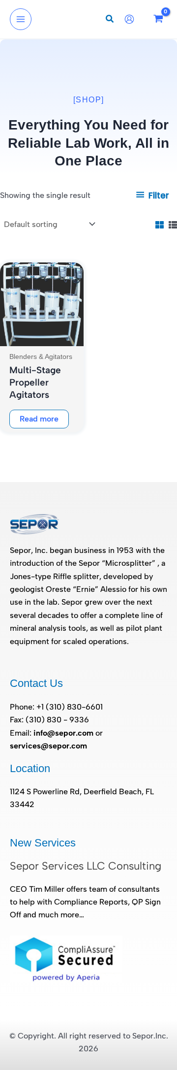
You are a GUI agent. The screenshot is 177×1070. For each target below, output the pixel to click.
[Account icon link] (131, 19)
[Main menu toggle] (20, 19)
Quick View (41, 336)
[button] (110, 20)
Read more (39, 418)
